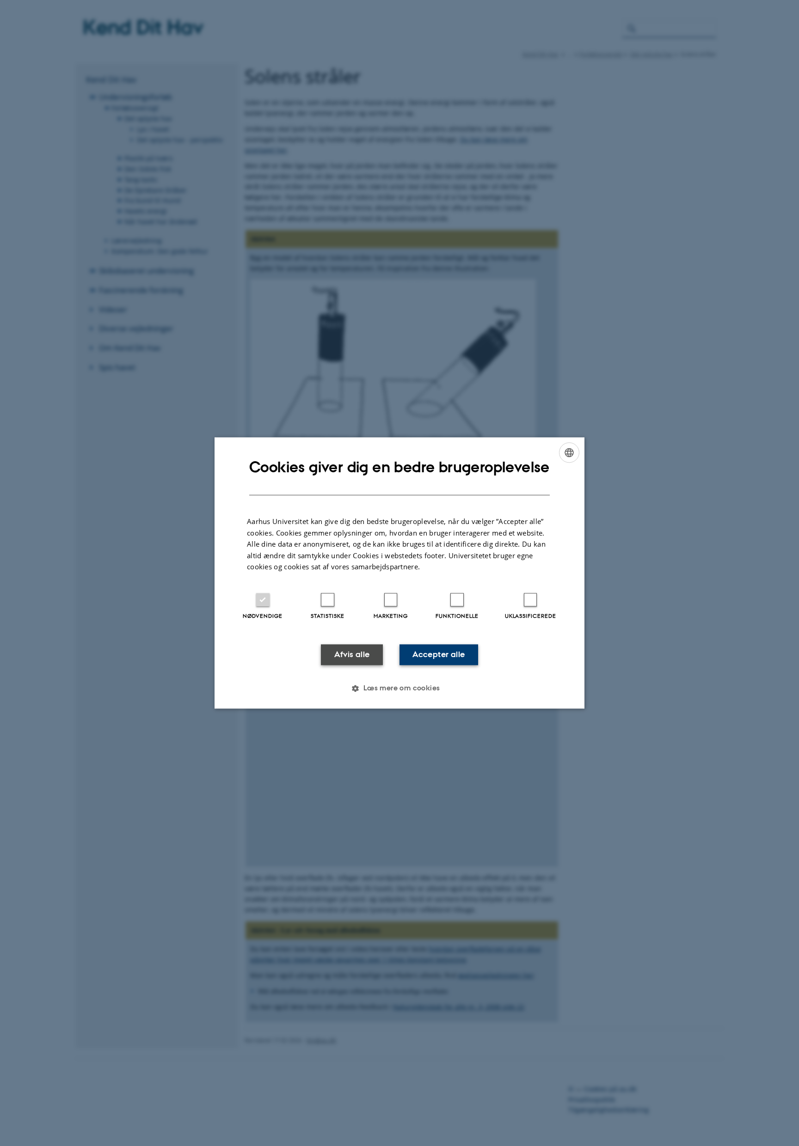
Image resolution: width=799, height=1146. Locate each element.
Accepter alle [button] (438, 654)
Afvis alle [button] (352, 654)
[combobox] (569, 452)
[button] (399, 688)
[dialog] (399, 572)
